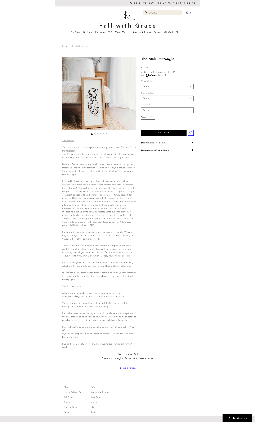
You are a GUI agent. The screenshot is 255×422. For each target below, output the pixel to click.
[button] (189, 12)
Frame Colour (148, 92)
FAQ (92, 387)
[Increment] (152, 122)
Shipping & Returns (99, 392)
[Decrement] (143, 122)
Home (65, 46)
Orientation (147, 81)
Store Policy (95, 397)
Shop (66, 387)
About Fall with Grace (74, 392)
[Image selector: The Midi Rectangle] (91, 134)
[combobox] (167, 86)
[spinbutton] (148, 122)
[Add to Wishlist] (191, 133)
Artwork (145, 104)
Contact (67, 402)
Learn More (163, 75)
